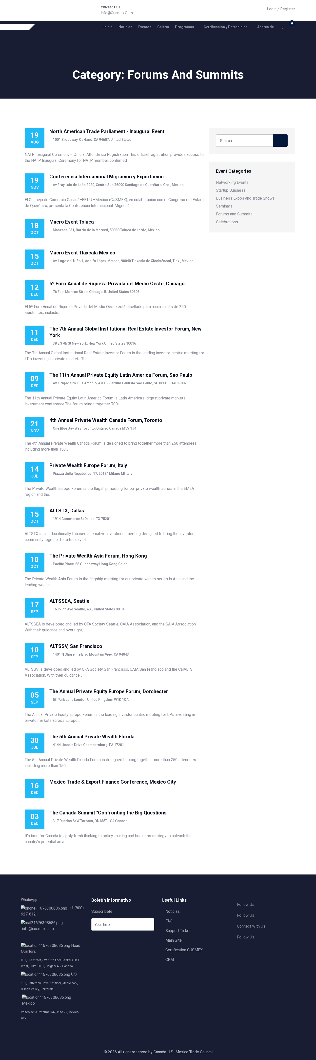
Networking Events (232, 182)
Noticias (125, 27)
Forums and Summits (234, 214)
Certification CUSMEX (184, 950)
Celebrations (227, 222)
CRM (169, 959)
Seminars (224, 206)
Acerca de (265, 27)
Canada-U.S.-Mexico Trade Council (183, 1052)
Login (271, 9)
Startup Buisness (231, 190)
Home (123, 89)
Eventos (144, 27)
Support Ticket (178, 930)
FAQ (169, 921)
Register (287, 9)
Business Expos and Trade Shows (245, 198)
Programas (184, 27)
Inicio (108, 27)
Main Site (173, 940)
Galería (163, 27)
